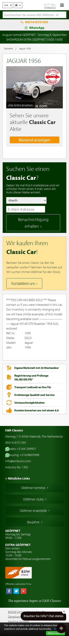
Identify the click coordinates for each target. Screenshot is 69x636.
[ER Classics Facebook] (9, 591)
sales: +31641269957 (22, 449)
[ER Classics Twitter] (16, 591)
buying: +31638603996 (24, 455)
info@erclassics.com (18, 461)
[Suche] (63, 15)
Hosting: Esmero (18, 621)
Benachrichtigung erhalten (33, 223)
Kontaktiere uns (23, 283)
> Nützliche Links (17, 478)
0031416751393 (36, 22)
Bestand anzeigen (34, 139)
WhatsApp (36, 28)
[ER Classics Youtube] (23, 591)
